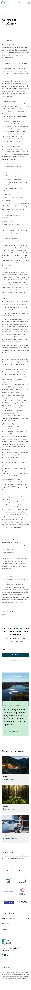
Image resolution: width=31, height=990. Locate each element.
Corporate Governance (15, 918)
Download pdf (8, 615)
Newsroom (15, 924)
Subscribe (4, 962)
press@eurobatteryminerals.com (17, 858)
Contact (15, 929)
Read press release (11, 731)
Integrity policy (5, 964)
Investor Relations (15, 913)
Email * (4, 649)
